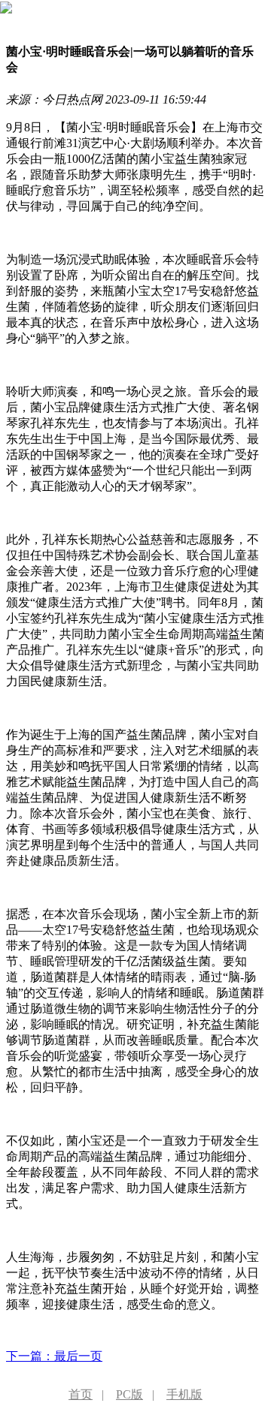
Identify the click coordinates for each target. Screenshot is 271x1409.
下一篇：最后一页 (54, 1356)
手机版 (184, 1394)
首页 (81, 1394)
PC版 (129, 1394)
